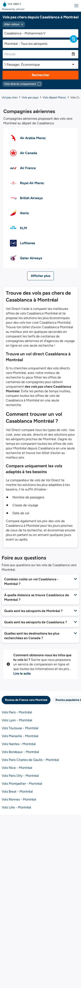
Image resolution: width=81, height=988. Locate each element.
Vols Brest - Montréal (17, 791)
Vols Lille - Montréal (16, 807)
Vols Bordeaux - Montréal (20, 752)
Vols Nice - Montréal (17, 768)
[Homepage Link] (13, 4)
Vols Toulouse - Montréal (20, 728)
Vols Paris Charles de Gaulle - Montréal (30, 760)
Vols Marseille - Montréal (20, 736)
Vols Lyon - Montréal (17, 720)
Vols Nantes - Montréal (19, 744)
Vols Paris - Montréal (17, 712)
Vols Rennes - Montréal (19, 799)
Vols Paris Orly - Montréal (20, 776)
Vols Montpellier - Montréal (22, 784)
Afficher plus (40, 276)
